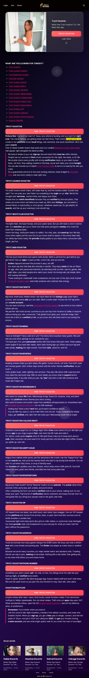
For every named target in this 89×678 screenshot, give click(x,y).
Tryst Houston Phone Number (21, 117)
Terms (37, 672)
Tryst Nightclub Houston (18, 75)
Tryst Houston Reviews (18, 90)
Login (6, 5)
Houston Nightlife (15, 120)
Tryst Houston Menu (17, 86)
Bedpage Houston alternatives (67, 148)
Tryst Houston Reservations (20, 105)
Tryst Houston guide (45, 166)
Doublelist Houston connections (21, 405)
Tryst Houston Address (18, 113)
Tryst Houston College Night (20, 98)
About (19, 5)
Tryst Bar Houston (16, 78)
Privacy (44, 672)
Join (12, 5)
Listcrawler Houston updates (46, 305)
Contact (51, 672)
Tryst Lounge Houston (17, 71)
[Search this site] (84, 5)
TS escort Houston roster (19, 281)
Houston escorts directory (50, 603)
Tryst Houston (14, 67)
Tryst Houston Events (17, 82)
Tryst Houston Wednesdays (20, 94)
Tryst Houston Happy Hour (19, 101)
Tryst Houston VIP (16, 109)
